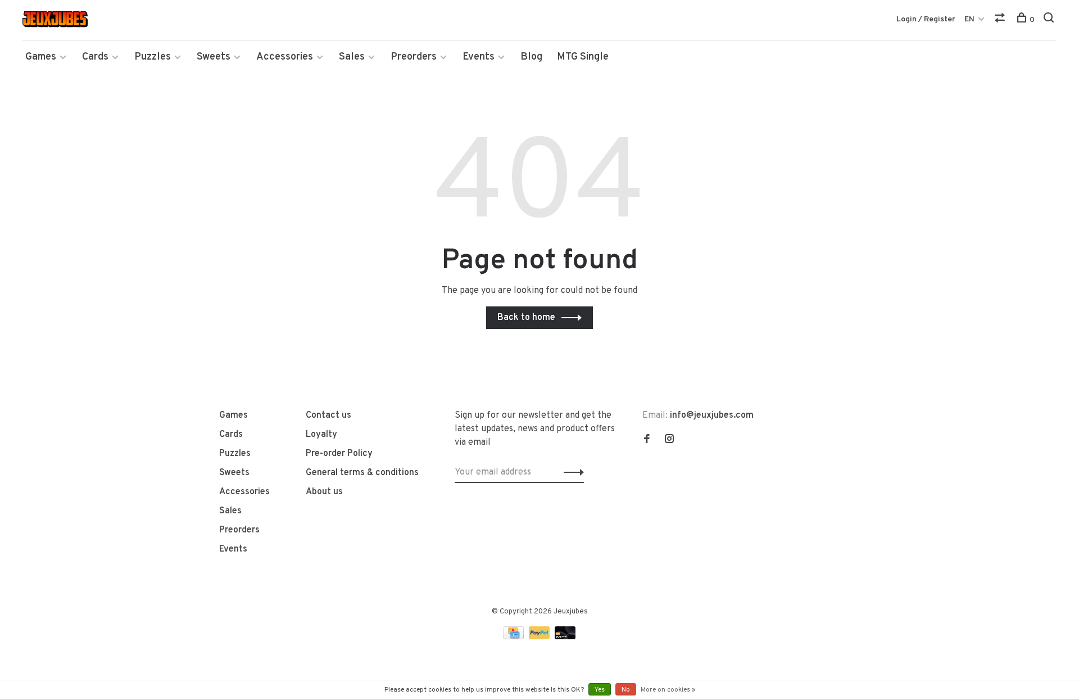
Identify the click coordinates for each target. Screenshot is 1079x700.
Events (479, 57)
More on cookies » (668, 689)
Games (40, 57)
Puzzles (152, 57)
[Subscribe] (570, 472)
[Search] (1050, 20)
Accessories (284, 57)
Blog (531, 57)
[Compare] (1001, 20)
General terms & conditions (362, 472)
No (626, 689)
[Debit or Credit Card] (565, 637)
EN (969, 19)
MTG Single (583, 57)
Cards (95, 57)
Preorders (414, 57)
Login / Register (925, 19)
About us (324, 492)
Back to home (526, 317)
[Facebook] (646, 440)
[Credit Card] (515, 637)
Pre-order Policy (339, 453)
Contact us (328, 415)
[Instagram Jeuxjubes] (669, 440)
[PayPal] (540, 637)
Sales (352, 57)
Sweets (213, 57)
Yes (600, 689)
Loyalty (321, 434)
